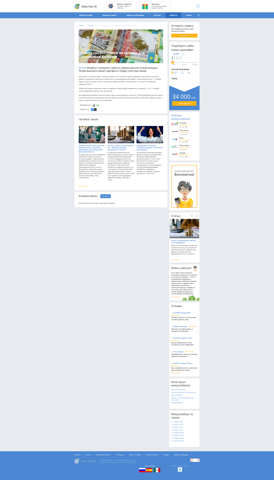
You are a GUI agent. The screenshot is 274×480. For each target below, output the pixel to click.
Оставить (105, 196)
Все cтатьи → (176, 259)
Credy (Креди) (178, 352)
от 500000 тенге (177, 441)
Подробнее (184, 36)
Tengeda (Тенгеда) (180, 326)
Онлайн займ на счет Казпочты (183, 392)
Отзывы (166, 455)
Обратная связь (152, 455)
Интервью (120, 455)
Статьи (88, 455)
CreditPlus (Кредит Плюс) (183, 338)
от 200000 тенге (177, 435)
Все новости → (84, 186)
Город (174, 78)
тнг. (183, 54)
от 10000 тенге (177, 422)
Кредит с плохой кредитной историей (182, 399)
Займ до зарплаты (178, 389)
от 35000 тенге (177, 424)
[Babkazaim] (85, 6)
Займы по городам (181, 455)
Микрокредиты (177, 403)
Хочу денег (184, 103)
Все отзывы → (176, 373)
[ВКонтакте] (92, 109)
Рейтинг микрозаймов (180, 117)
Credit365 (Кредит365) (181, 313)
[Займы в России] (142, 470)
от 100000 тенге (177, 433)
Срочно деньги (177, 395)
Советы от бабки (135, 455)
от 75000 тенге (177, 430)
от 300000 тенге (177, 438)
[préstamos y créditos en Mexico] (157, 470)
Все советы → (176, 297)
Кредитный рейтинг (103, 455)
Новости (77, 455)
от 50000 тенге (177, 427)
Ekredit (82, 67)
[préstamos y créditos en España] (149, 470)
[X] (95, 109)
